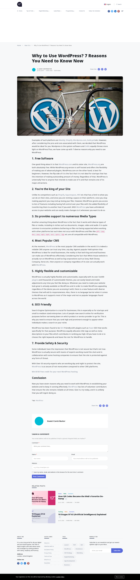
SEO (62, 328)
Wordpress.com (79, 140)
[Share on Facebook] (99, 69)
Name (34, 454)
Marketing (80, 553)
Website (34, 463)
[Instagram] (118, 11)
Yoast (91, 328)
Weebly (62, 140)
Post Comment (39, 476)
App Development (69, 561)
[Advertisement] (70, 28)
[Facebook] (109, 11)
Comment (35, 443)
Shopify (69, 140)
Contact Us (82, 11)
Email (73, 454)
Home (20, 11)
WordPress (81, 207)
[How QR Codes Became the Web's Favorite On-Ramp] (43, 498)
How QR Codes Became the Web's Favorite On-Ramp (80, 497)
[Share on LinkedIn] (105, 69)
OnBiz (87, 146)
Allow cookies (119, 577)
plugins (35, 280)
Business (67, 565)
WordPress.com (65, 164)
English (108, 4)
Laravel (66, 545)
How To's (27, 45)
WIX (78, 195)
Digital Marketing (43, 11)
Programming (70, 11)
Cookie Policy (60, 577)
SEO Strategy (68, 553)
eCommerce (79, 549)
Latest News (57, 11)
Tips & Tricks (29, 11)
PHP (74, 545)
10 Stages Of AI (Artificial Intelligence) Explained (82, 514)
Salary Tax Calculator (94, 11)
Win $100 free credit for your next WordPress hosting (55, 371)
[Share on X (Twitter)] (102, 69)
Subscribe (117, 550)
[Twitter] (112, 11)
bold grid (91, 140)
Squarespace (70, 195)
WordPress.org (94, 164)
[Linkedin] (115, 11)
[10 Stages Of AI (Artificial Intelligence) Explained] (43, 516)
